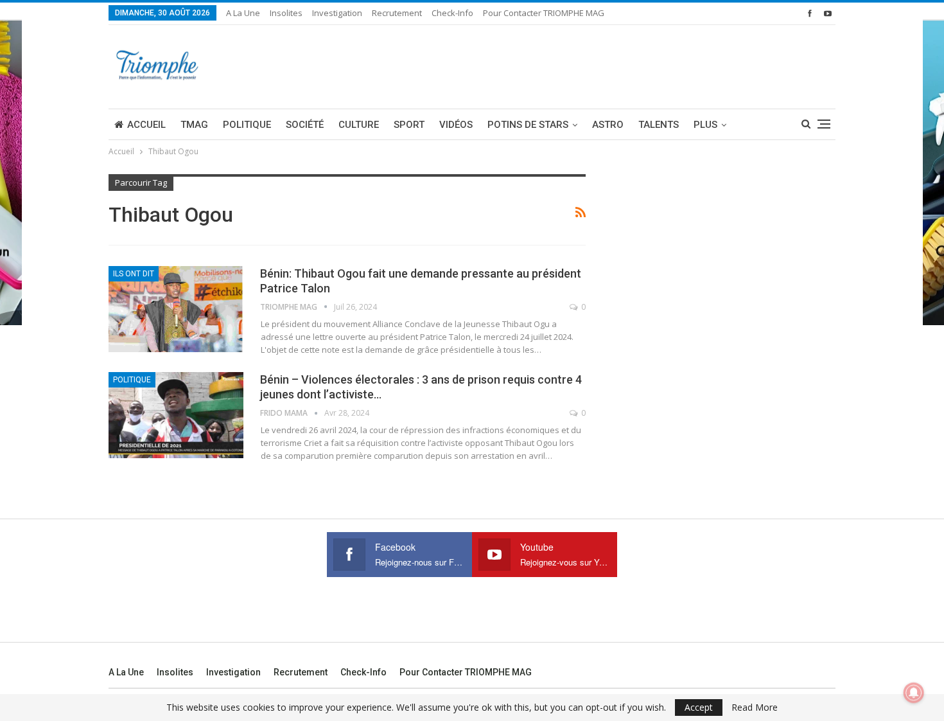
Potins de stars (527, 124)
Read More (754, 707)
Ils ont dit (133, 273)
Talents (658, 124)
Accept (699, 707)
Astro (608, 124)
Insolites (286, 13)
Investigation (337, 13)
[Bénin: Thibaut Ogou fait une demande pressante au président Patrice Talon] (176, 309)
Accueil (146, 124)
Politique (247, 124)
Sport (409, 124)
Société (305, 124)
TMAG (194, 124)
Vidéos (456, 124)
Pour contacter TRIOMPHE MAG (543, 13)
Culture (358, 124)
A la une (243, 13)
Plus (705, 124)
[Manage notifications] (914, 692)
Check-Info (452, 13)
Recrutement (397, 13)
